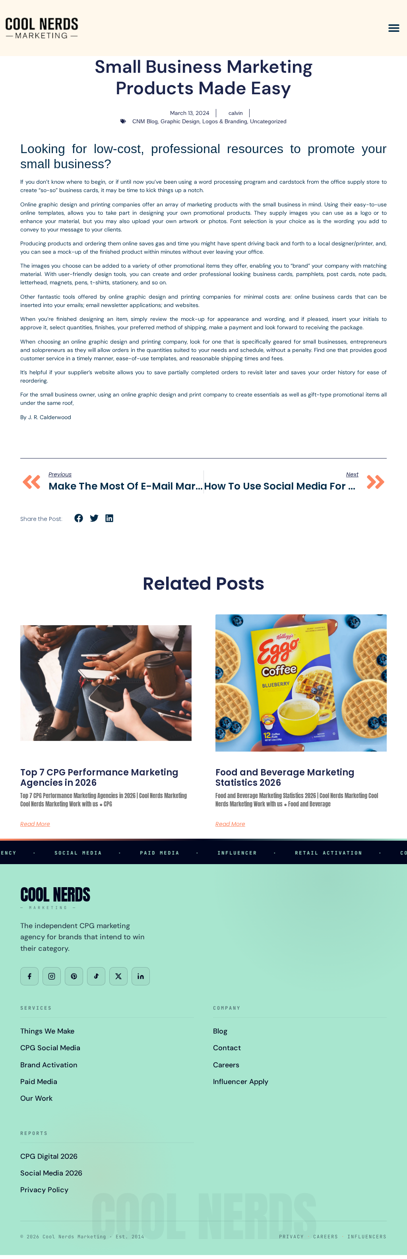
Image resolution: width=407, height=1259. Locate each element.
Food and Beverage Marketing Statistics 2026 (285, 777)
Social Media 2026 (51, 1173)
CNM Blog (145, 121)
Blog (220, 1031)
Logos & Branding (224, 121)
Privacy (291, 1237)
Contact (227, 1048)
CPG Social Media (50, 1048)
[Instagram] (52, 976)
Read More (35, 824)
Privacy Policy (44, 1190)
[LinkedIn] (141, 976)
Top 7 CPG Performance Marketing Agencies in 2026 (99, 777)
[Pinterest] (74, 976)
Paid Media (38, 1081)
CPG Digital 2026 (49, 1156)
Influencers (367, 1237)
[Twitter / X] (118, 976)
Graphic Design (180, 121)
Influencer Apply (240, 1081)
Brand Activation (49, 1065)
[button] (394, 28)
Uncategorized (268, 121)
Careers (226, 1065)
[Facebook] (29, 976)
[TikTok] (96, 976)
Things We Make (47, 1031)
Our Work (36, 1098)
